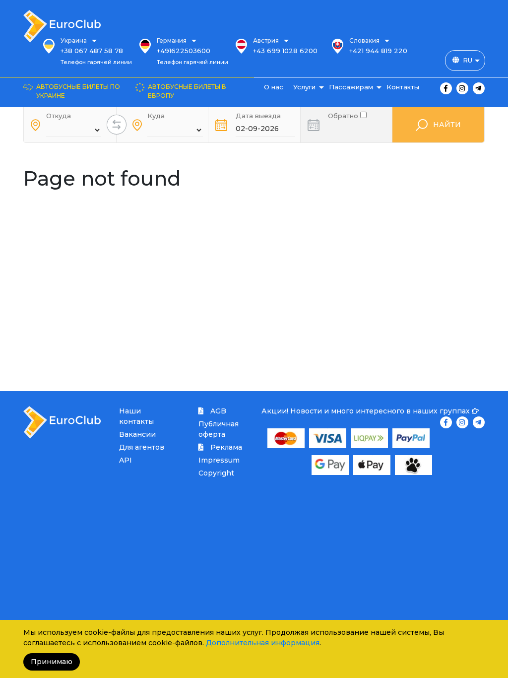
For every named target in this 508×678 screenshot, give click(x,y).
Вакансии (137, 434)
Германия (172, 40)
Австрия (266, 40)
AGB (217, 411)
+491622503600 (183, 51)
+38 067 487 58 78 (92, 51)
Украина (74, 40)
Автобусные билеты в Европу (187, 91)
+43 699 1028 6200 (285, 51)
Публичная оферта (218, 429)
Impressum (219, 460)
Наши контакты (136, 416)
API (125, 460)
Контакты (402, 87)
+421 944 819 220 (378, 51)
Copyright (216, 473)
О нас (273, 87)
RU (467, 60)
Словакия (364, 40)
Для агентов (141, 447)
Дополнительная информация (262, 642)
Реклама (225, 447)
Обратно (344, 115)
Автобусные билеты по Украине (78, 91)
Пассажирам (351, 87)
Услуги (304, 87)
